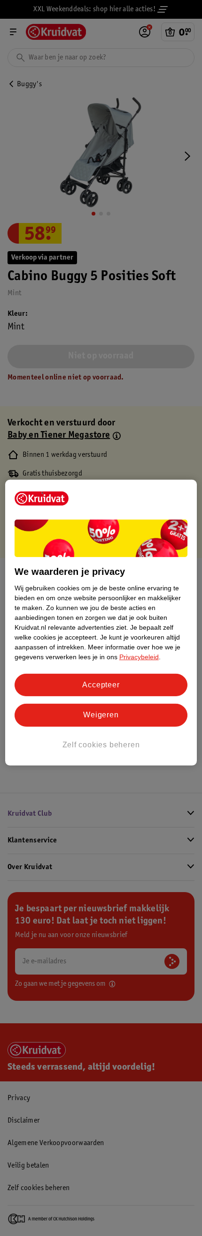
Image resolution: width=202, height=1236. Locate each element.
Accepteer (100, 685)
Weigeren (100, 715)
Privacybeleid (139, 657)
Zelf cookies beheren (101, 745)
